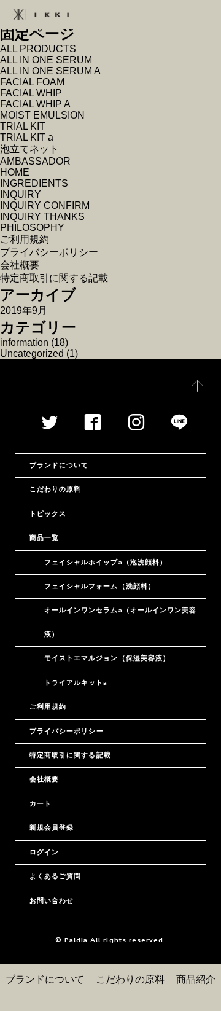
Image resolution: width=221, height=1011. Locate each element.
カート (40, 803)
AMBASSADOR (35, 161)
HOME (14, 172)
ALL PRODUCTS (38, 49)
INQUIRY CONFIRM (45, 205)
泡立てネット (29, 149)
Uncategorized (32, 353)
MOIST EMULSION (42, 115)
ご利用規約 (24, 239)
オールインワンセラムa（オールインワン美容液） (120, 622)
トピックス (47, 513)
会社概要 (19, 265)
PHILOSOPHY (32, 227)
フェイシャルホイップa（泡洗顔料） (105, 562)
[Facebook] (93, 426)
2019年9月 (23, 310)
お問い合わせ (51, 900)
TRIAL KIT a (26, 137)
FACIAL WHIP (31, 93)
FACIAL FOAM (32, 82)
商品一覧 (44, 537)
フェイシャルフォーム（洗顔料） (99, 586)
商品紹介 (195, 979)
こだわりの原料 (130, 979)
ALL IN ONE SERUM (46, 60)
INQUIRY (20, 194)
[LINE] (179, 426)
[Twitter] (50, 426)
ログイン (44, 852)
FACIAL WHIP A (35, 104)
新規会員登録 (51, 827)
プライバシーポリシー (49, 252)
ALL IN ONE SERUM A (50, 71)
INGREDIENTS (34, 183)
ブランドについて (45, 979)
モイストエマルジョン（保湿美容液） (107, 658)
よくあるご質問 (55, 876)
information (24, 342)
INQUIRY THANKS (42, 216)
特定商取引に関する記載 (54, 278)
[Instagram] (136, 426)
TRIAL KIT (22, 126)
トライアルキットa (76, 682)
